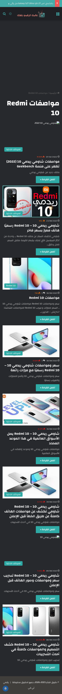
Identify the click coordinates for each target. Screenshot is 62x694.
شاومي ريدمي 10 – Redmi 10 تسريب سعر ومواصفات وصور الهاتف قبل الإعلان (31, 580)
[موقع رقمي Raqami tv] (31, 13)
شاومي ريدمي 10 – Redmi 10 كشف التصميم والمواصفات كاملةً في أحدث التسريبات (31, 649)
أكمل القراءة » (47, 179)
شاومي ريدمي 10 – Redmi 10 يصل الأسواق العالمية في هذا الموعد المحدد (33, 438)
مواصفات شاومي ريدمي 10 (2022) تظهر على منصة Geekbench (32, 163)
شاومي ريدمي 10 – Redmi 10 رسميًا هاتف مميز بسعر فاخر (31, 227)
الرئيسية (53, 93)
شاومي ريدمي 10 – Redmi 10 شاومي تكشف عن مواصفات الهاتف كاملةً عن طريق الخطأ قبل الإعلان (31, 511)
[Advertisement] (31, 54)
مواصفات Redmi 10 (44, 298)
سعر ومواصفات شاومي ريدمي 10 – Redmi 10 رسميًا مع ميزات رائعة (31, 367)
